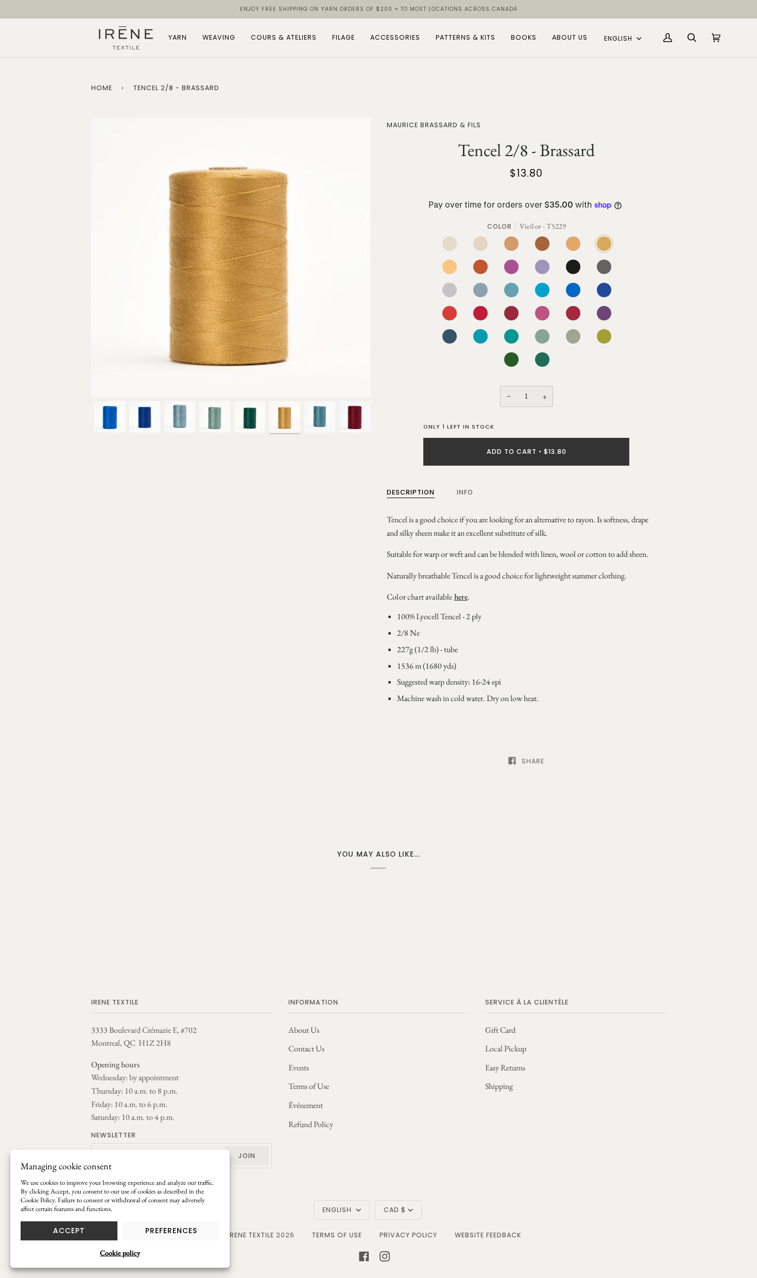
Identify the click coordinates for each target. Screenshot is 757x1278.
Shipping (499, 1086)
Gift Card (500, 1030)
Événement (305, 1105)
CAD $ (395, 1209)
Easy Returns (505, 1067)
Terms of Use (308, 1086)
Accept (69, 1230)
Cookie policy (120, 1252)
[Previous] (108, 257)
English (619, 38)
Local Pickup (505, 1048)
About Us (303, 1030)
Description (411, 492)
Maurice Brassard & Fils (434, 125)
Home (101, 87)
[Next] (353, 257)
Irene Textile (251, 1235)
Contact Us (306, 1048)
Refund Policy (310, 1124)
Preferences (171, 1230)
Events (298, 1067)
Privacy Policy (408, 1235)
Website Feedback (488, 1235)
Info (465, 492)
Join (246, 1155)
